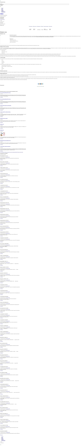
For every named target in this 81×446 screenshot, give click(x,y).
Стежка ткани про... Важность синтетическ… (5, 146)
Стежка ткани (30, 29)
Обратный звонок (2, 21)
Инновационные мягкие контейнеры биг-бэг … (5, 140)
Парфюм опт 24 (2, 124)
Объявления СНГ (8, 174)
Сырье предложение (46, 29)
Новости (2, 438)
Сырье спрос (50, 29)
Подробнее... (1, 97)
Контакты (3, 439)
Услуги (2, 8)
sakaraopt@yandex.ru (2, 19)
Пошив (42, 29)
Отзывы (2, 10)
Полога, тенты (34, 29)
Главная (2, 436)
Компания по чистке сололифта (3, 118)
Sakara (1, 13)
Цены (2, 9)
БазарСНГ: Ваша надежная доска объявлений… (5, 105)
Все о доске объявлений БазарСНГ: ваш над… (5, 92)
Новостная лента (3, 11)
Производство (39, 29)
